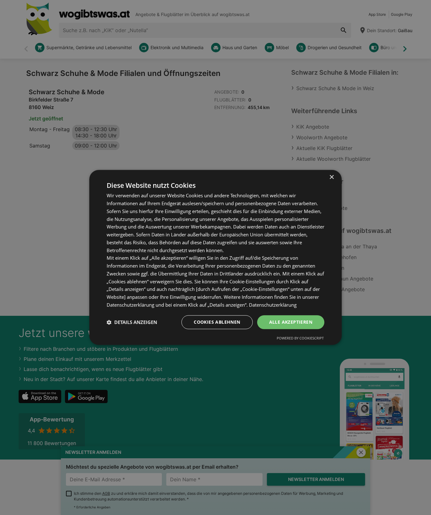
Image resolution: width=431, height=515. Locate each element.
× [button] (331, 177)
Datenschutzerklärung (273, 305)
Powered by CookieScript (300, 338)
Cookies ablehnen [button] (217, 322)
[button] (132, 322)
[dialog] (215, 257)
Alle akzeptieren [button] (290, 322)
